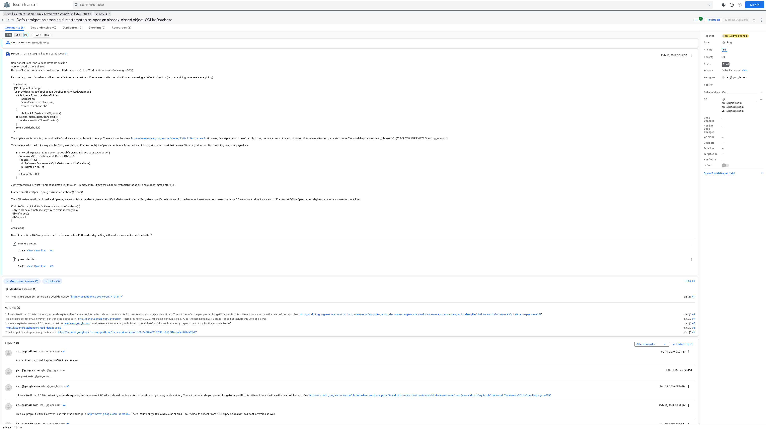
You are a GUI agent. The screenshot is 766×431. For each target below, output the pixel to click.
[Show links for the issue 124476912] (109, 14)
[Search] (76, 4)
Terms (19, 427)
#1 (66, 53)
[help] (732, 5)
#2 (64, 351)
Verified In (710, 159)
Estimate (709, 142)
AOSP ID (709, 137)
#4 (693, 318)
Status (708, 64)
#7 (693, 332)
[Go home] (3, 20)
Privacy (7, 427)
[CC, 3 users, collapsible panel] (742, 99)
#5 (693, 323)
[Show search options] (709, 4)
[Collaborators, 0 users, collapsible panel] (742, 92)
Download (40, 250)
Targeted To (711, 154)
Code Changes (709, 119)
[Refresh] (8, 20)
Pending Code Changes (709, 128)
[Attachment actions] (692, 243)
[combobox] (393, 4)
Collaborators (712, 92)
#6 (693, 327)
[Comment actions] (688, 351)
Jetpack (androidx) (70, 13)
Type (707, 42)
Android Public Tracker (21, 13)
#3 (693, 314)
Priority (708, 49)
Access (708, 70)
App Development (47, 13)
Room (87, 13)
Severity (708, 57)
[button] (733, 42)
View (30, 250)
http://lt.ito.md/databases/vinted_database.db (33, 327)
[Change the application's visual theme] (724, 5)
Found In (709, 148)
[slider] (701, 227)
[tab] (15, 27)
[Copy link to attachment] (51, 250)
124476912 (100, 13)
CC (705, 99)
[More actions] (761, 20)
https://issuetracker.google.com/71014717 (96, 296)
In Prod (708, 165)
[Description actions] (692, 55)
